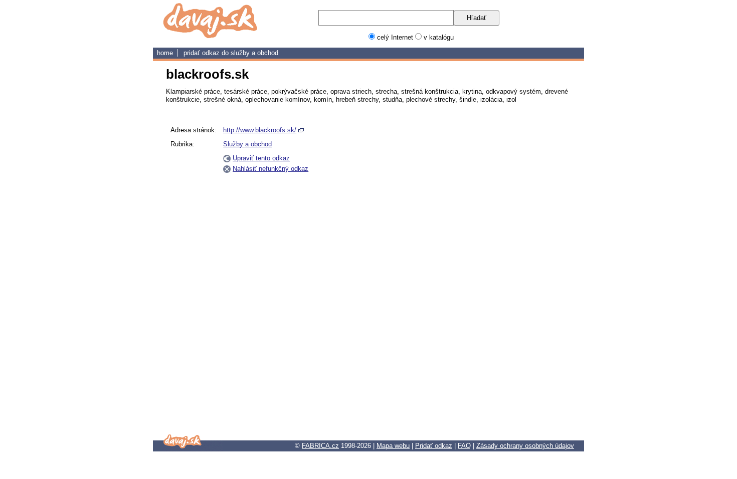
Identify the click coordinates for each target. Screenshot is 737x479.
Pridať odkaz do (207, 53)
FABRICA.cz (320, 445)
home (165, 53)
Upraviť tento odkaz (261, 158)
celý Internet (395, 37)
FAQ (464, 445)
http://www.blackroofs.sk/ (259, 130)
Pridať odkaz (433, 445)
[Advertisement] (523, 273)
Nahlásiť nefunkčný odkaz (270, 168)
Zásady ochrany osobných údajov (525, 445)
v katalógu (439, 37)
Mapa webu (393, 445)
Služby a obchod (254, 53)
